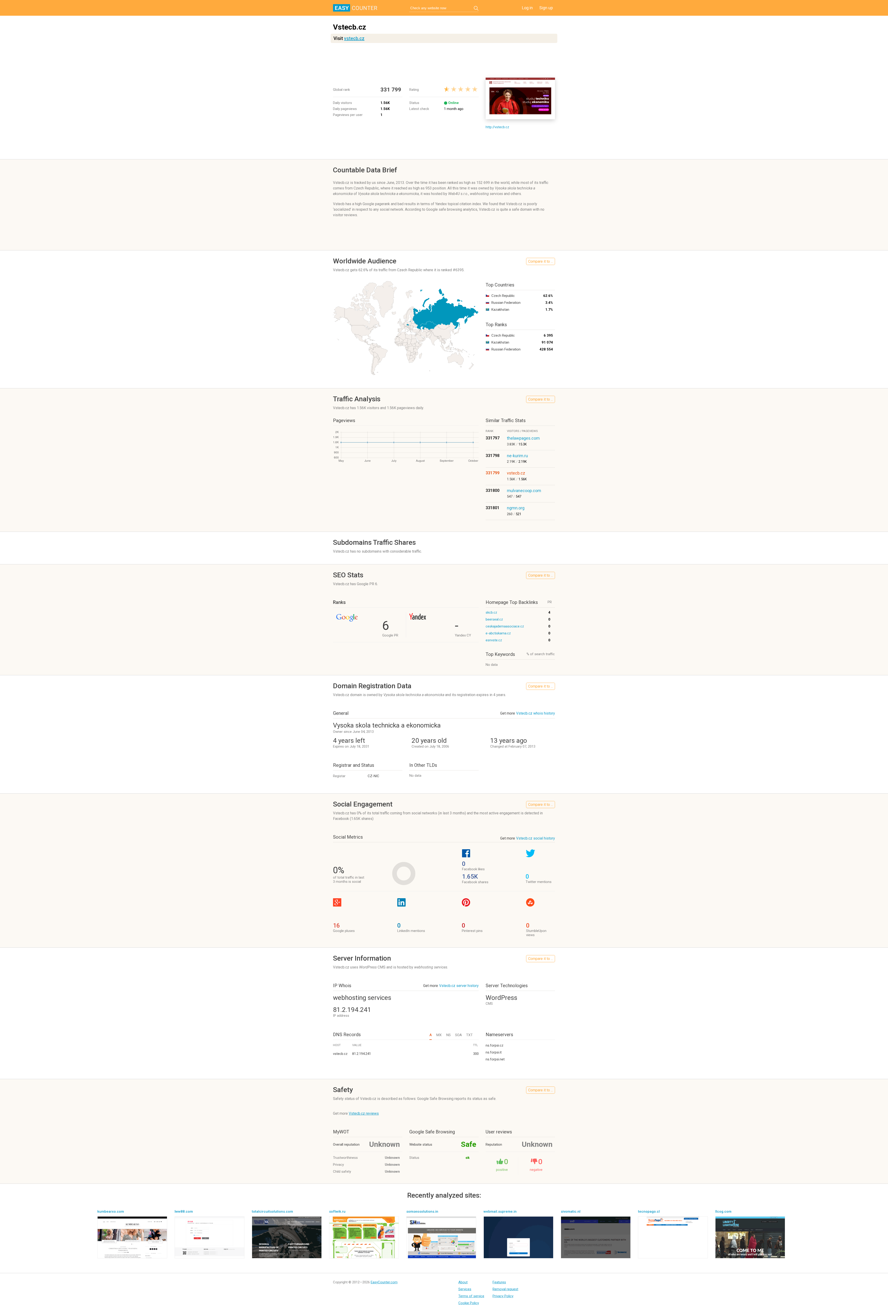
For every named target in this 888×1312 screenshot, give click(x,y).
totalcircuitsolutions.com (272, 1211)
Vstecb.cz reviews (364, 1113)
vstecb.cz (354, 38)
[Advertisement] (444, 60)
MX (439, 1035)
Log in (527, 7)
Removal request (505, 1289)
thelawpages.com (523, 438)
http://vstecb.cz (497, 127)
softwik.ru (337, 1211)
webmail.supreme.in (500, 1211)
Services (464, 1289)
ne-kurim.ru (517, 455)
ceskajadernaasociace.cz (505, 626)
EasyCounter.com (384, 1282)
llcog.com (723, 1211)
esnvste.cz (494, 640)
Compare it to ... (540, 261)
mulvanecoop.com (524, 490)
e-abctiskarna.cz (498, 633)
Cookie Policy (468, 1303)
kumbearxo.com (110, 1211)
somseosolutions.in (422, 1211)
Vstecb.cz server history (459, 985)
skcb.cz (491, 612)
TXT (469, 1035)
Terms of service (471, 1296)
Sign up (546, 7)
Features (499, 1282)
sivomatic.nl (570, 1211)
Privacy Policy (503, 1296)
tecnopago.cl (649, 1211)
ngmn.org (515, 507)
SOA (458, 1035)
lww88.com (184, 1211)
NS (448, 1035)
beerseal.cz (494, 619)
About (463, 1282)
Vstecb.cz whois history (535, 713)
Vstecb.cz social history (535, 838)
